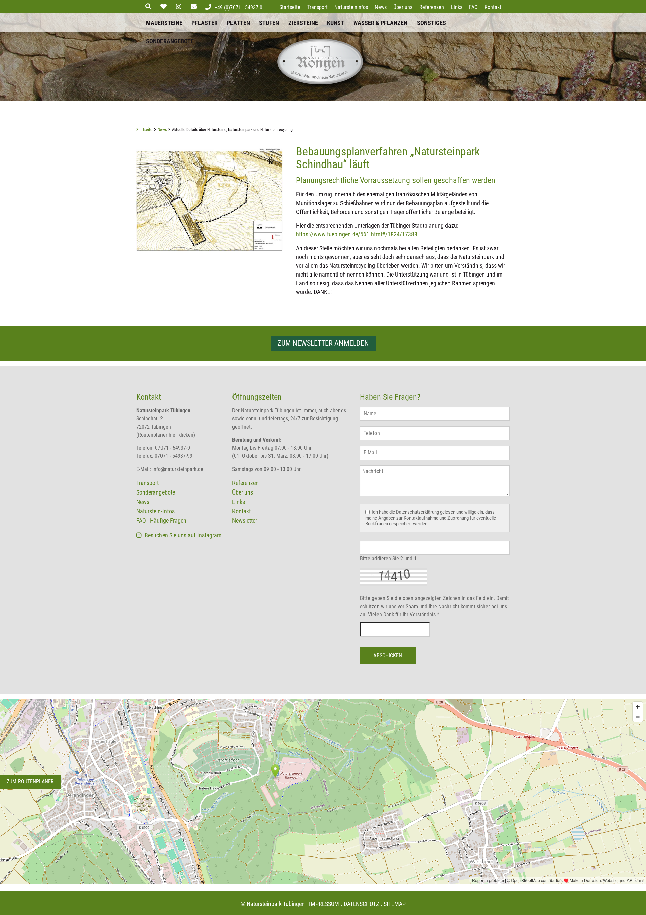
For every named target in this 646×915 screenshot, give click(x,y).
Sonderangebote (170, 41)
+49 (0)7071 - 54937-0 (238, 7)
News (381, 7)
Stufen (269, 22)
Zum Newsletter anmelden (323, 343)
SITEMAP (395, 903)
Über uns (402, 7)
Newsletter (244, 520)
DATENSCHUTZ (361, 903)
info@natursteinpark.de (177, 469)
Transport (317, 7)
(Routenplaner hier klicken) (165, 435)
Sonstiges (431, 22)
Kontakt (493, 7)
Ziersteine (303, 22)
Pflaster (204, 22)
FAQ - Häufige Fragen (161, 520)
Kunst (335, 22)
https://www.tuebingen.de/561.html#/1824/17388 (356, 234)
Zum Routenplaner (30, 781)
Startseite (289, 7)
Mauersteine (164, 22)
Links (456, 7)
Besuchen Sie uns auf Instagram (182, 535)
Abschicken (387, 655)
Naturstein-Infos (155, 511)
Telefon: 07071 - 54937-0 (163, 448)
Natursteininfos (351, 7)
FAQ (473, 7)
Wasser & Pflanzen (380, 22)
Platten (238, 22)
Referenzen (431, 7)
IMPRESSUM (324, 903)
